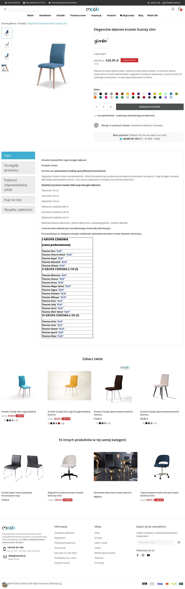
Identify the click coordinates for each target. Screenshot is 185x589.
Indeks (97, 54)
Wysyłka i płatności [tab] (18, 209)
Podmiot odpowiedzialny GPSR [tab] (15, 185)
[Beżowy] (5, 420)
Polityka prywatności (64, 542)
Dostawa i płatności (64, 532)
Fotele (98, 547)
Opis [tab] (7, 155)
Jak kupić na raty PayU (65, 552)
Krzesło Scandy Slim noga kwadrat (18, 411)
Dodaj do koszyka (149, 106)
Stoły (97, 532)
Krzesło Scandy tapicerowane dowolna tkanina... (113, 413)
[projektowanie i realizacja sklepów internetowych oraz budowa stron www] (61, 583)
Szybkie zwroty (62, 562)
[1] (179, 542)
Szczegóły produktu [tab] (11, 167)
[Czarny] (8, 420)
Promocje (99, 562)
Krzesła (98, 537)
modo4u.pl (24, 583)
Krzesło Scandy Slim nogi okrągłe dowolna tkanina (69, 413)
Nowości (99, 557)
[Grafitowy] (10, 420)
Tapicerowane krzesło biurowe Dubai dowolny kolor (159, 494)
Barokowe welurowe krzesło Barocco (113, 492)
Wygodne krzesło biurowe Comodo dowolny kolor (65, 494)
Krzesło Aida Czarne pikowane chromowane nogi (16, 494)
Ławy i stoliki (101, 542)
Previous (19, 66)
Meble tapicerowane (105, 552)
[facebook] (137, 555)
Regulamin (59, 537)
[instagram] (143, 555)
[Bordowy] (59, 423)
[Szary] (13, 420)
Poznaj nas (60, 547)
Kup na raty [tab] (13, 199)
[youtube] (148, 555)
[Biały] (2, 420)
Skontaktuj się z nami (65, 557)
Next (85, 66)
